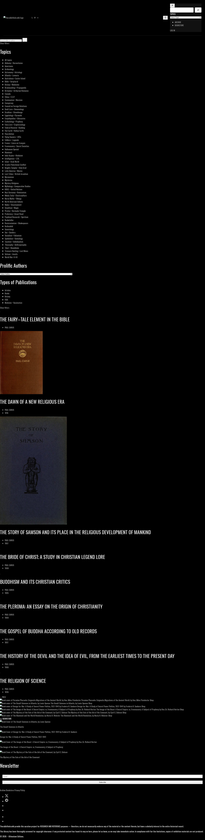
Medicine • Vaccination (13, 302)
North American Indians (14, 201)
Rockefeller (9, 220)
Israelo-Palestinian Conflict (15, 164)
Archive (3, 790)
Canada (8, 93)
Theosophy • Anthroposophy (15, 244)
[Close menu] (172, 5)
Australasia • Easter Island (15, 78)
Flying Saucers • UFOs (13, 136)
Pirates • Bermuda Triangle (15, 210)
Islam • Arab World (12, 161)
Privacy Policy (19, 790)
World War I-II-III (11, 257)
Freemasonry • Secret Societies (17, 146)
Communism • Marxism (13, 99)
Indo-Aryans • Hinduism (14, 155)
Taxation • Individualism (14, 241)
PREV (3, 697)
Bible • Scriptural (11, 81)
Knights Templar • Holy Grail (15, 167)
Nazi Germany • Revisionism (15, 192)
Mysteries (8, 180)
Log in (172, 30)
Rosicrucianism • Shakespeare (16, 223)
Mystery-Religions (12, 183)
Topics (172, 14)
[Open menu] (165, 18)
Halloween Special (12, 149)
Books (7, 293)
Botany (7, 296)
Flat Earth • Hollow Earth (14, 130)
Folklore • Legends (12, 139)
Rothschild (9, 226)
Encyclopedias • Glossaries (15, 118)
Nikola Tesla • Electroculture (16, 195)
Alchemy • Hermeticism (14, 63)
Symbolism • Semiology (14, 238)
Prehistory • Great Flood (14, 213)
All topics (8, 59)
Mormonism (9, 177)
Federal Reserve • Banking (15, 127)
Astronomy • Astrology (13, 72)
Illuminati (8, 152)
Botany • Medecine (12, 84)
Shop (152, 700)
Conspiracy (9, 103)
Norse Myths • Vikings (13, 198)
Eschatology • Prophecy (14, 121)
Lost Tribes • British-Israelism (16, 173)
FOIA (6, 299)
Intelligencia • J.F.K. (12, 158)
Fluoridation (9, 133)
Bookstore (10, 790)
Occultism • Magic (12, 207)
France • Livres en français (15, 143)
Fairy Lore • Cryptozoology (15, 124)
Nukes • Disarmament (13, 204)
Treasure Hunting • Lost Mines (16, 251)
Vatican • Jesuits (11, 254)
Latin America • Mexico (13, 170)
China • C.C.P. (10, 96)
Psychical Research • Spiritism (16, 217)
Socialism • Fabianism (13, 235)
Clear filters (4, 43)
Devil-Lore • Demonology (14, 109)
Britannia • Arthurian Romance (17, 90)
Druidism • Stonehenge (14, 112)
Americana (9, 66)
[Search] (198, 10)
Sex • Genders (10, 232)
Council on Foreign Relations (16, 106)
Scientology (9, 229)
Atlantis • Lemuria (12, 75)
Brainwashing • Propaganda (15, 87)
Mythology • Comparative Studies (17, 186)
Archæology (9, 69)
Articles (8, 290)
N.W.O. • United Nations (13, 189)
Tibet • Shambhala (12, 247)
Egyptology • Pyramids (13, 115)
